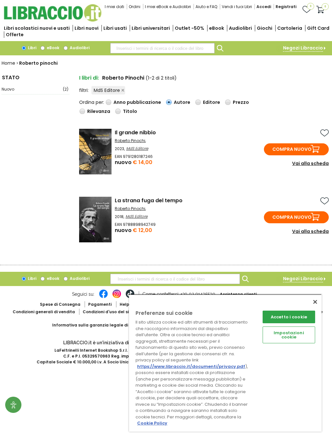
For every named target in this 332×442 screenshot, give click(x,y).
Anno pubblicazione (137, 102)
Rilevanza (98, 111)
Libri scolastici (37, 28)
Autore (182, 102)
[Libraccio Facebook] (103, 297)
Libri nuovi (87, 28)
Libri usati (115, 28)
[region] (225, 363)
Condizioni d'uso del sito (108, 312)
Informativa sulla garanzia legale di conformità (102, 325)
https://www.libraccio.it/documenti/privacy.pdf (191, 366)
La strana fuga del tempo (149, 200)
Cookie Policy (152, 423)
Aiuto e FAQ (206, 6)
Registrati (286, 6)
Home (8, 63)
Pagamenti (100, 304)
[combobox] (162, 48)
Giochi (264, 28)
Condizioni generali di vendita (44, 312)
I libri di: (89, 78)
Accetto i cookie (289, 317)
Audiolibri (240, 28)
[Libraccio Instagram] (116, 297)
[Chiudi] (315, 302)
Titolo (130, 111)
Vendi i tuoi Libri (237, 6)
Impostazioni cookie (289, 335)
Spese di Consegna (60, 304)
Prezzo (241, 102)
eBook (216, 28)
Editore (211, 102)
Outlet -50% (189, 28)
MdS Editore (107, 90)
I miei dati (114, 6)
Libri (31, 47)
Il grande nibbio (135, 132)
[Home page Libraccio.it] (52, 20)
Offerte (15, 34)
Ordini (134, 6)
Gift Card (318, 28)
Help (124, 304)
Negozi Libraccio (303, 48)
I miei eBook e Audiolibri (168, 6)
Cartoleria (289, 28)
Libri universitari (151, 28)
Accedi (263, 6)
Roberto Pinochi (130, 140)
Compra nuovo (292, 149)
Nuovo (35, 89)
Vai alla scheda (310, 163)
